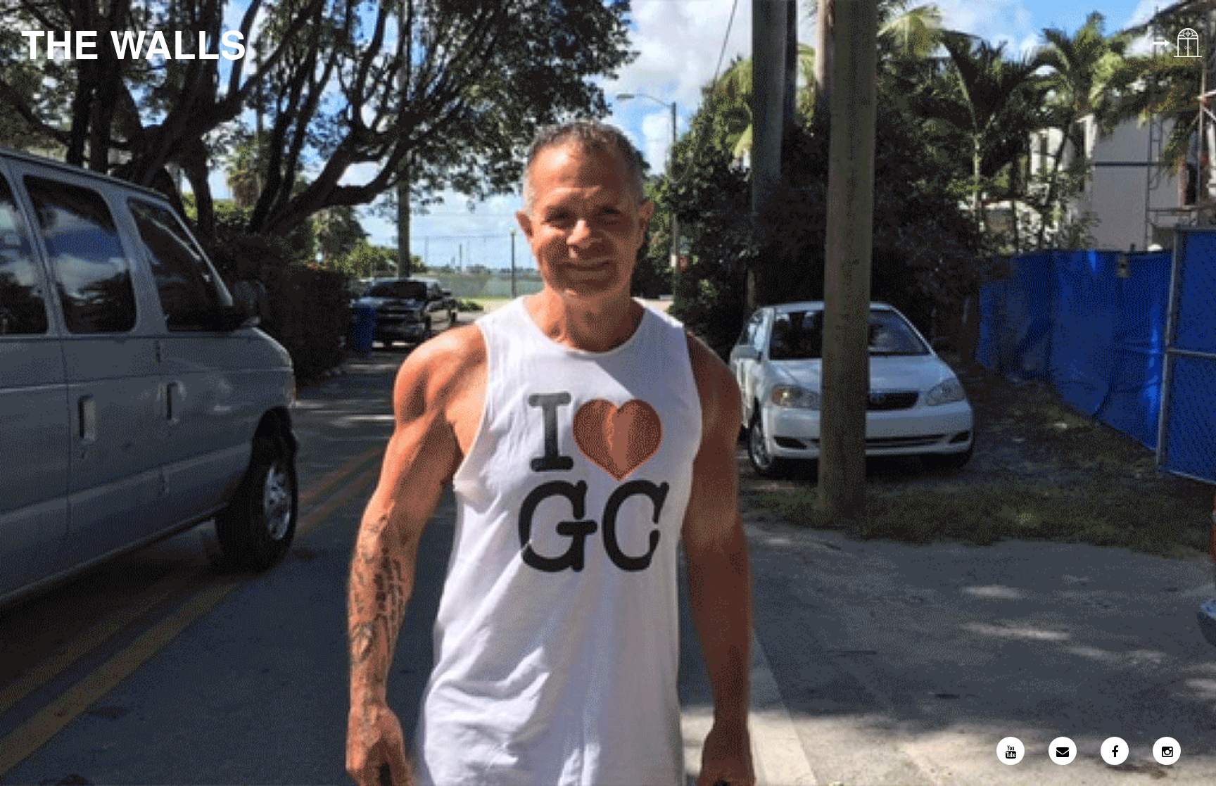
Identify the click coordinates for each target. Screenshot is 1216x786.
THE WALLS (133, 43)
